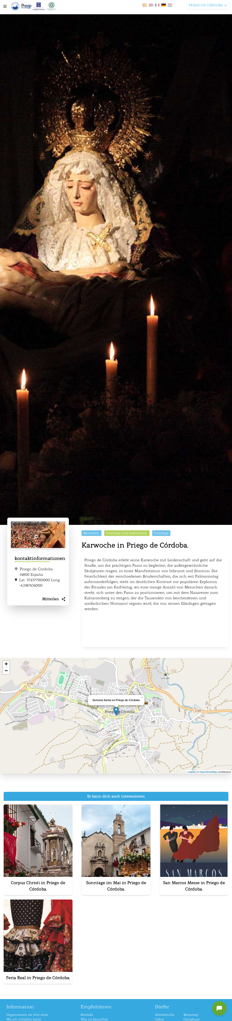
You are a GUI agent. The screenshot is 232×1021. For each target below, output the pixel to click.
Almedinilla (164, 1015)
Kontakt (87, 1015)
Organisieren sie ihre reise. (27, 1015)
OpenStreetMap (208, 771)
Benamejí (191, 1015)
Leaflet (191, 771)
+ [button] (6, 664)
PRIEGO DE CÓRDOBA (205, 5)
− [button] (6, 671)
